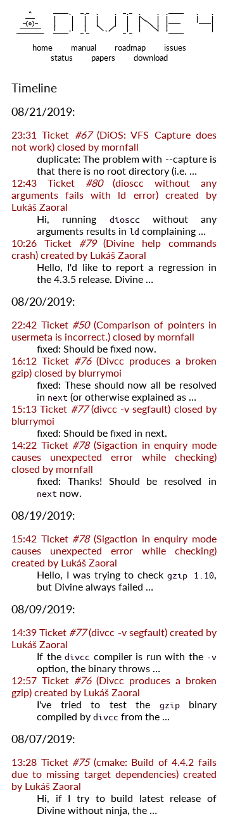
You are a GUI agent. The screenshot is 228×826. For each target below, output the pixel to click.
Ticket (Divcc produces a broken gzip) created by (114, 686)
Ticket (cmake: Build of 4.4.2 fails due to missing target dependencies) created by (114, 774)
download (151, 58)
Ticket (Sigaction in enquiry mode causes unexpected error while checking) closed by (114, 457)
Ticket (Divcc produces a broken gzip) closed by (114, 366)
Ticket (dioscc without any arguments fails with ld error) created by (114, 195)
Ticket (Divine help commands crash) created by (114, 249)
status (62, 58)
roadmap (130, 47)
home (42, 47)
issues (175, 47)
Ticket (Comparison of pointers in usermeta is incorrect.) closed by (114, 330)
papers (103, 58)
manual (83, 47)
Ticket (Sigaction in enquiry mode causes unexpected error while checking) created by (114, 550)
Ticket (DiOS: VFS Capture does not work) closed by (114, 140)
